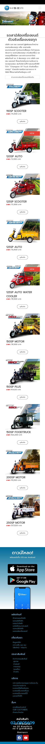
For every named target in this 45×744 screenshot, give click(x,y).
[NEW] (22, 141)
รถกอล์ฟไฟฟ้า (18, 621)
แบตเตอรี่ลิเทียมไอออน (21, 688)
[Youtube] (26, 738)
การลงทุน (16, 666)
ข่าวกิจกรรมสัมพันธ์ (20, 659)
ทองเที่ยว (16, 669)
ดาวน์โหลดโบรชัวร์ (19, 707)
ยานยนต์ (16, 664)
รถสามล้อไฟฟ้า (18, 628)
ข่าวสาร (16, 671)
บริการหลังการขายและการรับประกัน (26, 683)
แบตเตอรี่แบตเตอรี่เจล (21, 690)
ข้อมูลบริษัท (17, 642)
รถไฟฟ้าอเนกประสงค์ (20, 626)
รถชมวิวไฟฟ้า (18, 623)
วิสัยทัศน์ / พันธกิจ (20, 647)
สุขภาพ (15, 661)
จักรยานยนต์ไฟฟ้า (19, 618)
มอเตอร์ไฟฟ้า (17, 696)
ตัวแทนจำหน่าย (18, 712)
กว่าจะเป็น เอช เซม (19, 645)
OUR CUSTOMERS (20, 709)
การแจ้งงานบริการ (19, 685)
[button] (14, 34)
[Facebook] (19, 738)
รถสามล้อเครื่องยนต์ (20, 631)
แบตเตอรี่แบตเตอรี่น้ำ (20, 693)
